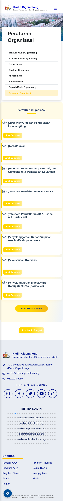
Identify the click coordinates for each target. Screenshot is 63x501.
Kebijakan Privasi (28, 497)
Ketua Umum (15, 64)
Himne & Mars (16, 81)
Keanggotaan (40, 473)
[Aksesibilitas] (8, 493)
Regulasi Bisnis (10, 473)
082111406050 (15, 378)
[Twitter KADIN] (30, 393)
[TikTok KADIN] (52, 393)
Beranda (15, 497)
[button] (8, 413)
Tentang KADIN (10, 462)
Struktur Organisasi (19, 70)
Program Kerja (10, 468)
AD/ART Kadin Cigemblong (23, 58)
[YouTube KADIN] (41, 393)
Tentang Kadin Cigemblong (23, 52)
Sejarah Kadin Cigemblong (22, 87)
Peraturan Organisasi (20, 93)
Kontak (6, 483)
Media (36, 478)
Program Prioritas (42, 462)
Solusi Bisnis (40, 468)
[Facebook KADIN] (19, 393)
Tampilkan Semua (31, 308)
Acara (5, 478)
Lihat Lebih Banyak (31, 330)
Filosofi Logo (15, 75)
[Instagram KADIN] (8, 393)
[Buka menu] (55, 8)
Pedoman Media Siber (46, 497)
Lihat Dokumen (12, 135)
